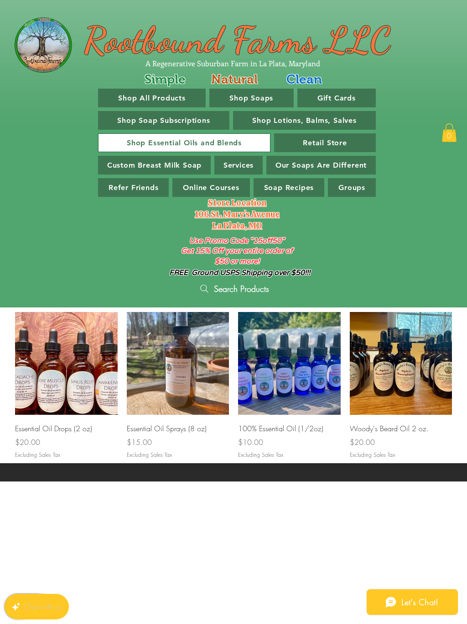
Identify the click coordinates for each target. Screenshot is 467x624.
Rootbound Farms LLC (237, 40)
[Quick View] (66, 363)
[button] (449, 132)
